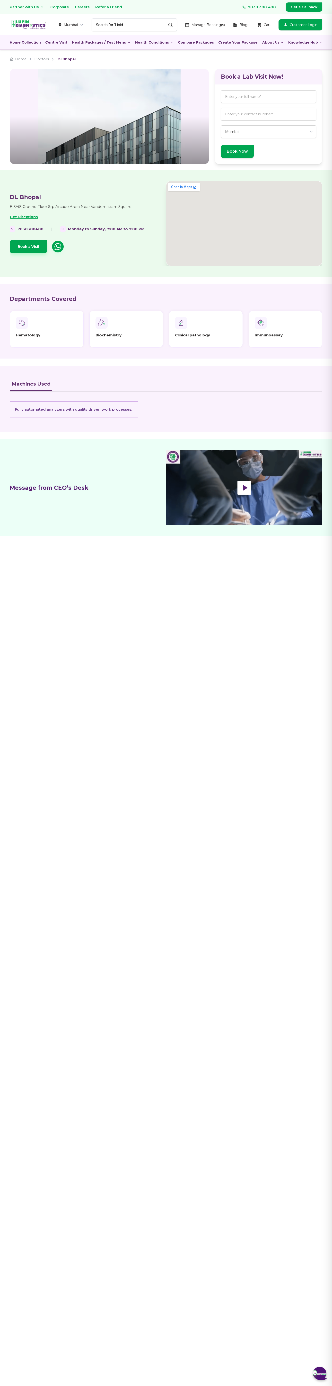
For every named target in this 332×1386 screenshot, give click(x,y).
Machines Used (31, 384)
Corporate (59, 7)
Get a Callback (304, 7)
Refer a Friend (108, 7)
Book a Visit (28, 246)
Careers (82, 7)
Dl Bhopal (67, 59)
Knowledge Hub (303, 42)
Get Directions (24, 216)
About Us (271, 42)
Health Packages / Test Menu (99, 42)
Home (20, 59)
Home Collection (25, 42)
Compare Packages (196, 42)
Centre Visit (56, 42)
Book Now (237, 151)
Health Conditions (152, 42)
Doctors (41, 59)
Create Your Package (238, 42)
